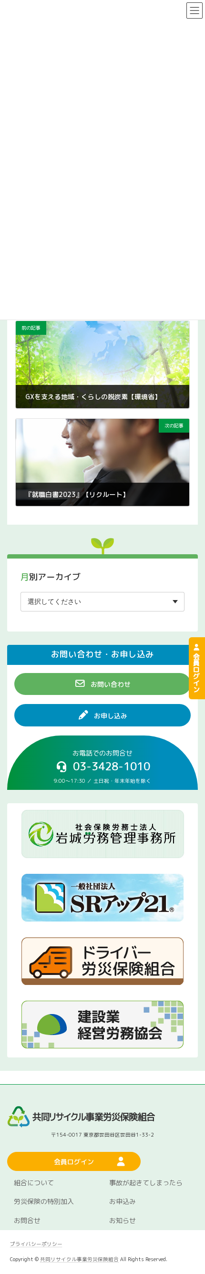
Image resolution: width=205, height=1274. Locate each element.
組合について (34, 1182)
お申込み (122, 1201)
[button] (102, 684)
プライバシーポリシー (36, 1244)
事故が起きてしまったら (146, 1182)
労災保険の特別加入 (44, 1201)
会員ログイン (196, 672)
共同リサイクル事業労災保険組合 (79, 1259)
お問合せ (27, 1220)
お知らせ (122, 1220)
